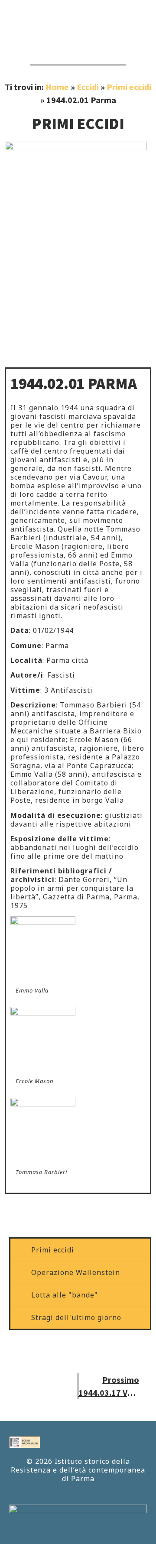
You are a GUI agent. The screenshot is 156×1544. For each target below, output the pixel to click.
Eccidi (88, 86)
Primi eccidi (129, 86)
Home (57, 86)
